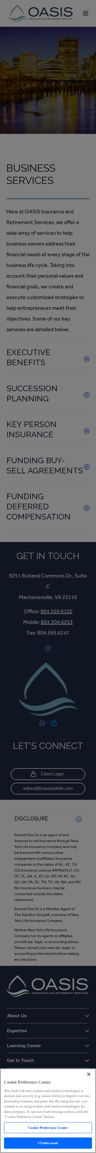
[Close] (89, 1074)
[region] (48, 1110)
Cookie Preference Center (48, 1128)
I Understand (48, 1143)
